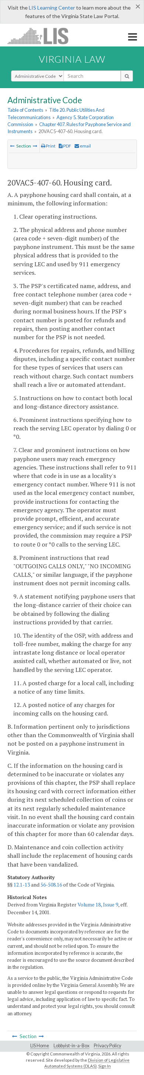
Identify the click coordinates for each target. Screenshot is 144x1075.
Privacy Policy (107, 1045)
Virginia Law (72, 59)
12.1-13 (22, 884)
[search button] (127, 76)
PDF (66, 146)
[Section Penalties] (35, 146)
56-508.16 (51, 884)
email (85, 146)
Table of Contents (25, 110)
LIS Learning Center (52, 7)
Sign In (104, 1066)
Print (50, 146)
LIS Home (39, 1045)
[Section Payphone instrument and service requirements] (12, 146)
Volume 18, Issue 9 (98, 904)
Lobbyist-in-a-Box (71, 1045)
